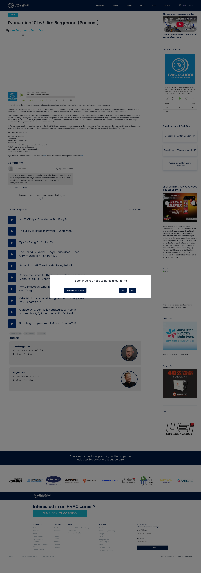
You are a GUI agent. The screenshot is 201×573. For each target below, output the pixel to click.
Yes (122, 290)
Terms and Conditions (75, 290)
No (132, 290)
